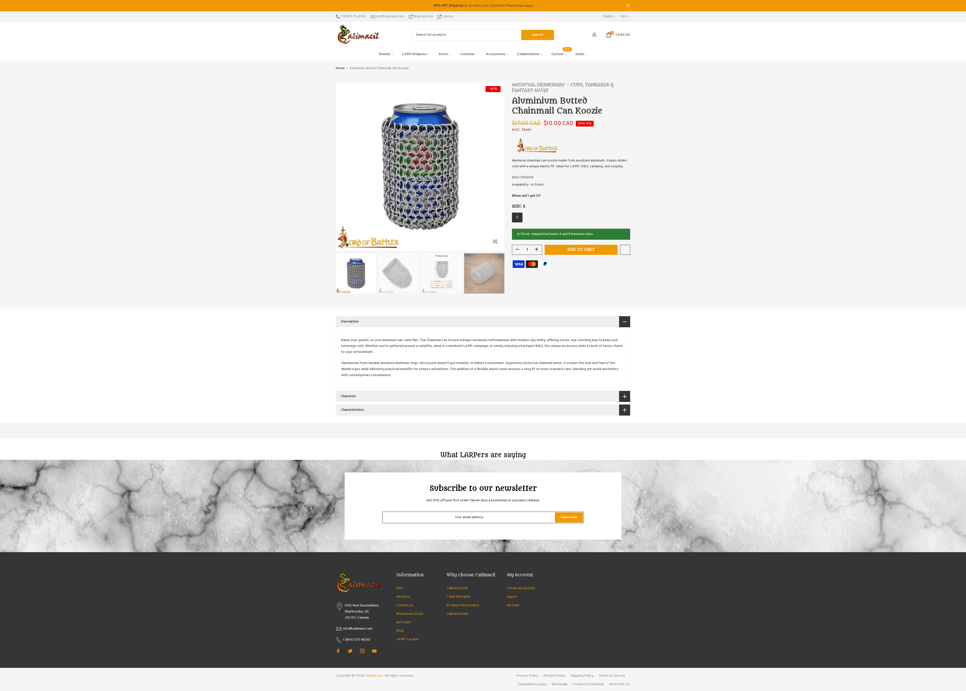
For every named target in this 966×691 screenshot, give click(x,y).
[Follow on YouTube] (374, 651)
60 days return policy (463, 605)
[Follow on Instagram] (362, 651)
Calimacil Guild (457, 614)
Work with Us (423, 17)
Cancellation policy (532, 684)
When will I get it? (526, 196)
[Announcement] (483, 6)
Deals (579, 54)
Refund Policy (554, 676)
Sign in (512, 597)
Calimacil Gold (457, 588)
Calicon (447, 17)
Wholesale (560, 684)
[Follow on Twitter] (350, 651)
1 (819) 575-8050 (353, 17)
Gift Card (403, 622)
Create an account (521, 588)
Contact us (404, 605)
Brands (384, 54)
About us (403, 597)
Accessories (495, 54)
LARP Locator (407, 639)
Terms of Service (612, 676)
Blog (400, 631)
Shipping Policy (582, 676)
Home (340, 68)
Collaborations (528, 54)
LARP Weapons (414, 54)
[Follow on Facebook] (338, 651)
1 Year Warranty (458, 597)
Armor (443, 54)
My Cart (513, 605)
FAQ (399, 588)
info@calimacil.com (389, 17)
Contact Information (588, 684)
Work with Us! (619, 684)
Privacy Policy (527, 676)
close (338, 5)
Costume (467, 54)
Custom (561, 53)
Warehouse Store (409, 614)
